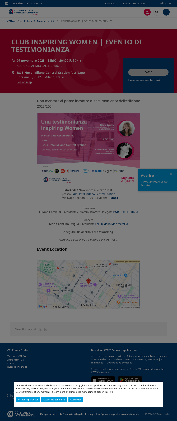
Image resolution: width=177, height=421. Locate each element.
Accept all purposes (28, 399)
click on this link (105, 391)
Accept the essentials (54, 399)
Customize (75, 399)
